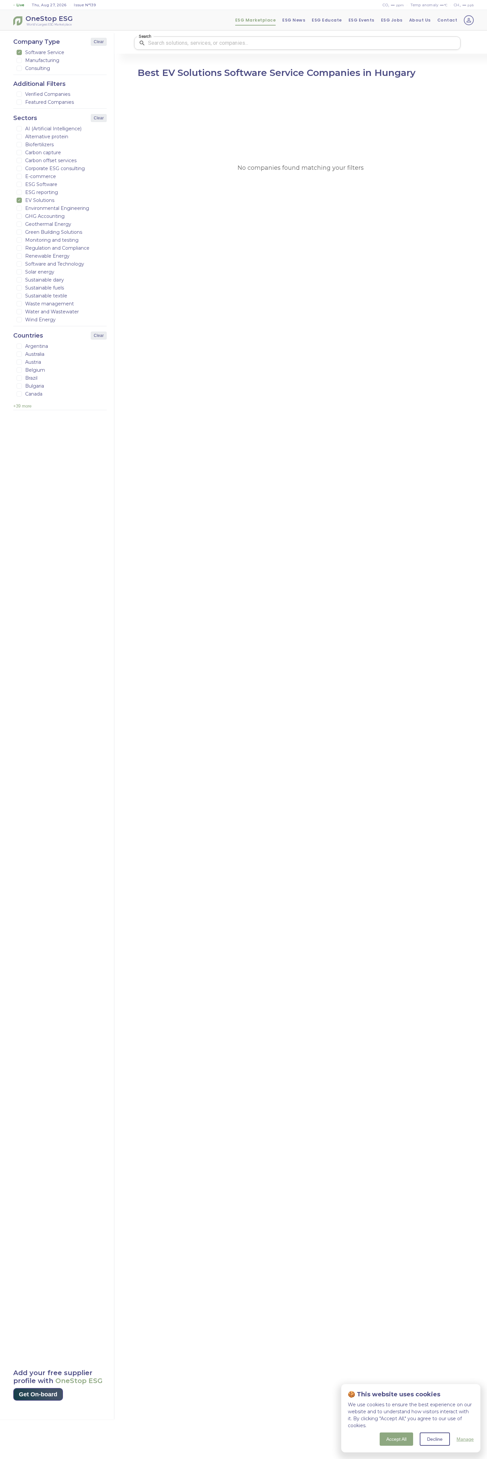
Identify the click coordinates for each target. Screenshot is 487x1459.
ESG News (293, 20)
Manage (465, 1439)
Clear (99, 41)
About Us (420, 20)
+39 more (22, 406)
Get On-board (38, 1394)
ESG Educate (327, 20)
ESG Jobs (392, 20)
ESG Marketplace (255, 20)
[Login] (469, 20)
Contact (447, 20)
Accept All (396, 1439)
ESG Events (361, 20)
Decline (435, 1439)
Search (145, 36)
